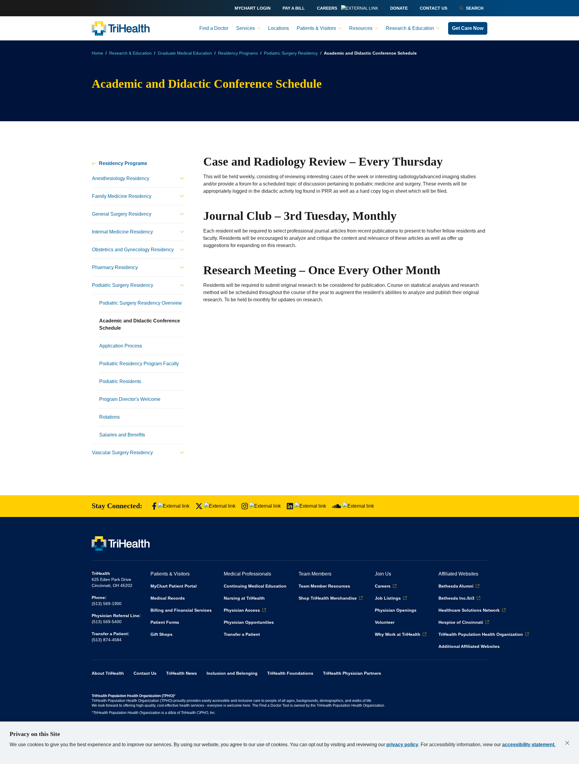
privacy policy (402, 744)
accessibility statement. (528, 744)
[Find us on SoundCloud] (353, 506)
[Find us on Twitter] (215, 506)
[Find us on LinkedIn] (306, 506)
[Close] (567, 743)
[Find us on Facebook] (171, 506)
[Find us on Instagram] (261, 506)
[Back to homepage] (121, 28)
